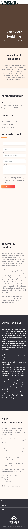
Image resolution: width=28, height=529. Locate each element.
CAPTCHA (5, 182)
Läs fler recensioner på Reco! (10, 486)
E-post (5, 147)
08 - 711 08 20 (8, 102)
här (23, 180)
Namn (5, 141)
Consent (5, 176)
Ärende (5, 164)
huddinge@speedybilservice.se (13, 105)
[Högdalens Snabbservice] (14, 2)
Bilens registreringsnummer (10, 153)
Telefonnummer (7, 158)
